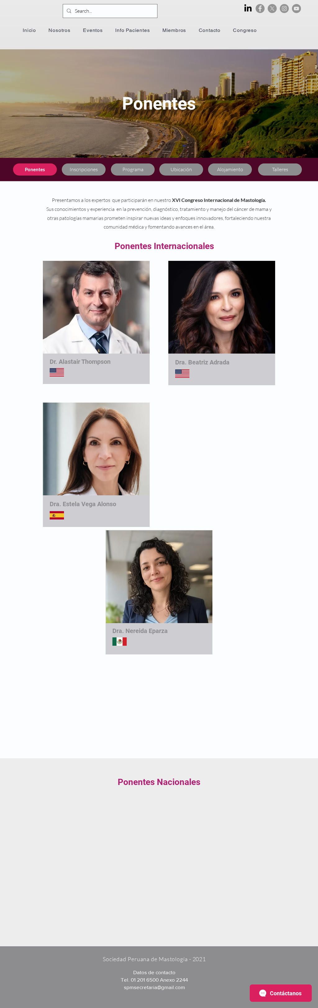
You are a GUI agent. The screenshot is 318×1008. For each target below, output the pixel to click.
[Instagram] (284, 8)
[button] (93, 30)
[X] (272, 8)
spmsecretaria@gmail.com (154, 987)
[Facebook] (260, 8)
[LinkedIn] (247, 8)
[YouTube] (296, 8)
